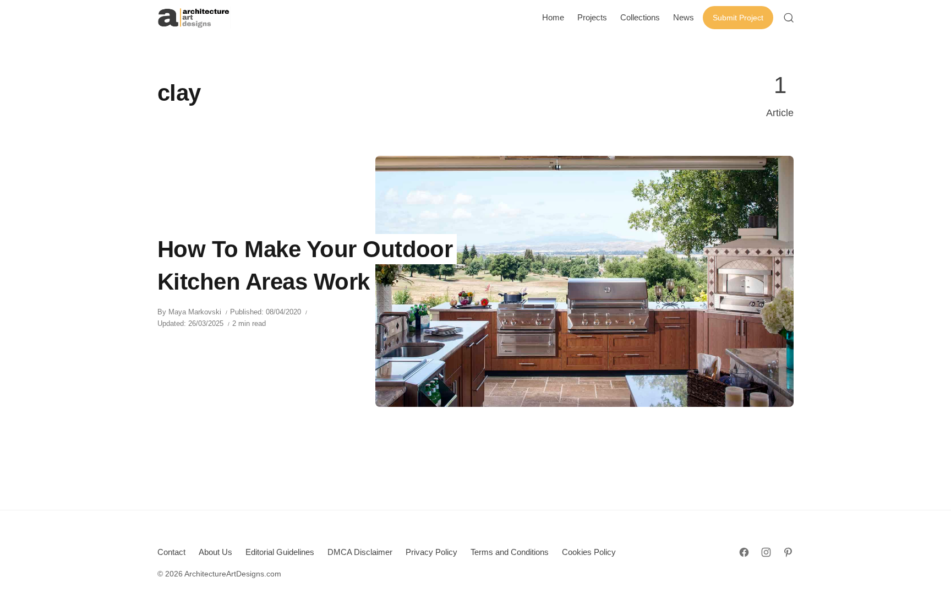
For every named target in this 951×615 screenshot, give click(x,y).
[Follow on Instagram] (766, 552)
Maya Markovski (194, 312)
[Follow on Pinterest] (788, 552)
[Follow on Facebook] (744, 552)
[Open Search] (789, 18)
